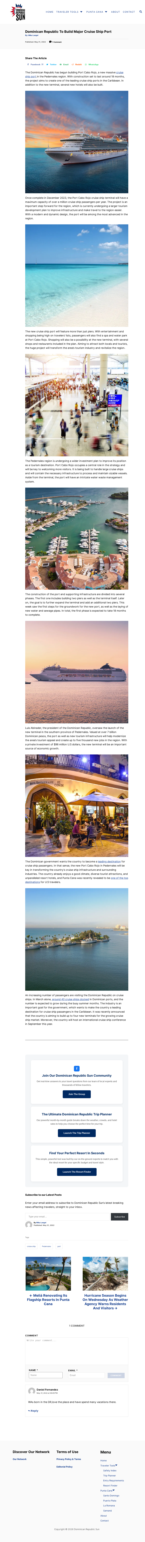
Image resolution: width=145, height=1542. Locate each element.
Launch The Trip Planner (77, 1133)
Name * (33, 1370)
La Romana (109, 1505)
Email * (73, 1370)
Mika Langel (33, 35)
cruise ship (31, 1246)
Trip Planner (109, 1475)
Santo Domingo (111, 1495)
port (59, 1246)
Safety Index (110, 1470)
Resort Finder (110, 1485)
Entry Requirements (113, 1480)
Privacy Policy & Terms (68, 1459)
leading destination (109, 861)
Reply (34, 1410)
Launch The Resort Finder (77, 1172)
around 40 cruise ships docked (70, 999)
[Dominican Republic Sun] (20, 12)
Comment (31, 1335)
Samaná (107, 1510)
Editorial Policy (64, 1466)
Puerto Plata (109, 1500)
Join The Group (76, 1094)
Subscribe (119, 1216)
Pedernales (46, 1246)
